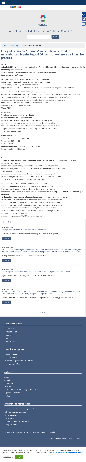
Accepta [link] (19, 457)
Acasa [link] (6, 377)
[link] (11, 7)
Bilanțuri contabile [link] (10, 425)
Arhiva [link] (42, 312)
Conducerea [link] (8, 383)
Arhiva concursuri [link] (60, 439)
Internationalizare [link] (10, 354)
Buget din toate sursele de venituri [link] (16, 422)
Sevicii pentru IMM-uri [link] (12, 364)
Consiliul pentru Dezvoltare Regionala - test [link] (20, 389)
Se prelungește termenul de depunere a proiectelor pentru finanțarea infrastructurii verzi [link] (36, 271)
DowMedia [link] (51, 432)
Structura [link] (7, 386)
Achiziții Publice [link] (9, 418)
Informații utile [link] (9, 341)
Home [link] (8, 45)
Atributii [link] (7, 380)
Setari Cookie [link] (8, 457)
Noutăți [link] (15, 45)
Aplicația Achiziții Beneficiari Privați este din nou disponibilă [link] (24, 230)
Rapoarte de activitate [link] (12, 393)
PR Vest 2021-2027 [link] (11, 329)
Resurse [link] (70, 439)
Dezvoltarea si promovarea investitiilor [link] (18, 361)
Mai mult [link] (6, 238)
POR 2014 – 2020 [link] (10, 332)
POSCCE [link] (7, 338)
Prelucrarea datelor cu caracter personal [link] (19, 409)
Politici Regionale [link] (10, 357)
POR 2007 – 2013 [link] (10, 335)
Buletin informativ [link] (10, 415)
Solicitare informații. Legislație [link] (15, 412)
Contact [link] (7, 396)
